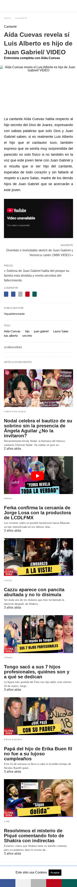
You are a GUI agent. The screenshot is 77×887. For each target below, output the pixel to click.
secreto (27, 335)
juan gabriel (41, 331)
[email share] (20, 294)
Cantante (21, 18)
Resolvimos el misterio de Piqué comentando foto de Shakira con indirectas (34, 835)
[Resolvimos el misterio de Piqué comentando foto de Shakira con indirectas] (38, 798)
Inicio (7, 18)
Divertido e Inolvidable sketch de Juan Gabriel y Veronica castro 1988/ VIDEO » (39, 252)
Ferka (8, 498)
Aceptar (55, 872)
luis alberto (11, 335)
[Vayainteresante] (38, 6)
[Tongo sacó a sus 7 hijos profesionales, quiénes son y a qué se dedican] (38, 634)
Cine (7, 821)
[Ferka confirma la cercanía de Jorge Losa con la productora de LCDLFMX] (38, 475)
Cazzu (8, 580)
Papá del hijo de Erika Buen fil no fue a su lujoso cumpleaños (38, 753)
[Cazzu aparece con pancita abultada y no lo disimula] (38, 557)
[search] (71, 6)
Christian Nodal (15, 411)
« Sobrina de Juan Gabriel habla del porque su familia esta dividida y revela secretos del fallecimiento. (36, 275)
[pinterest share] (27, 294)
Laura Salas (61, 331)
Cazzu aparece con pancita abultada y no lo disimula (34, 592)
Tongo (8, 657)
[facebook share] (6, 294)
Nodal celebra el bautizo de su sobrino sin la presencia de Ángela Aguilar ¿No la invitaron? (38, 428)
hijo (27, 331)
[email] (38, 883)
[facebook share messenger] (13, 294)
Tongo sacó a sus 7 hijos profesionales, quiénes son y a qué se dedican (36, 671)
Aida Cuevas (12, 331)
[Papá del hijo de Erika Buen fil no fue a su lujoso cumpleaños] (38, 716)
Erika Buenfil (13, 739)
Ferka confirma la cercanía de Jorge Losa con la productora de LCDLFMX (37, 512)
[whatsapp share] (34, 294)
